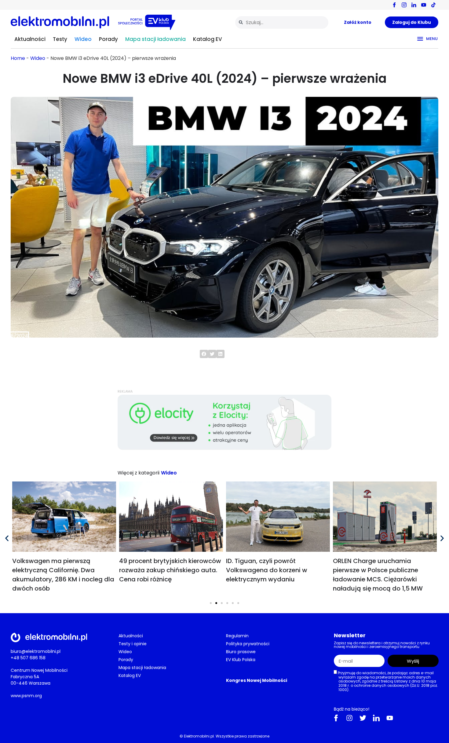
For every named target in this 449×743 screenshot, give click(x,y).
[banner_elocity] (224, 448)
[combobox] (281, 22)
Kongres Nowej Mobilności (256, 680)
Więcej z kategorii (138, 472)
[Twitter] (363, 718)
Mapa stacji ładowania (155, 39)
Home (18, 58)
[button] (204, 354)
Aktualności (30, 39)
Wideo (83, 39)
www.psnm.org (26, 696)
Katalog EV (207, 39)
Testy (60, 39)
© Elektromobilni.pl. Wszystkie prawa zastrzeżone (224, 736)
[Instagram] (349, 718)
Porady (108, 39)
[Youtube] (389, 718)
